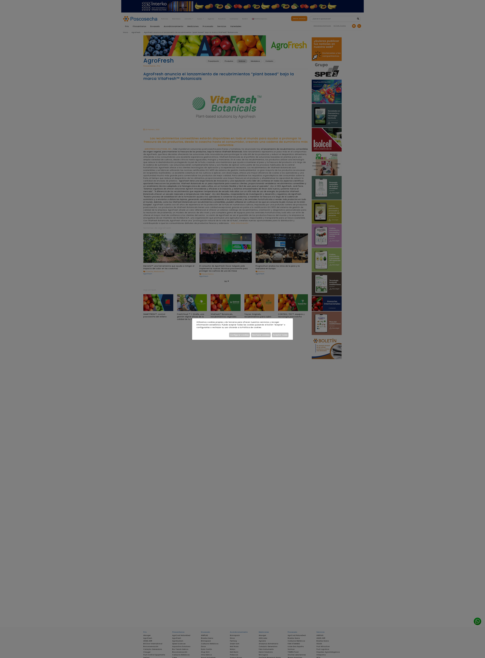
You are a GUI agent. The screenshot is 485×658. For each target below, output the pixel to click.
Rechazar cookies (261, 334)
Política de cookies (251, 327)
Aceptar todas (280, 334)
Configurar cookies (239, 334)
